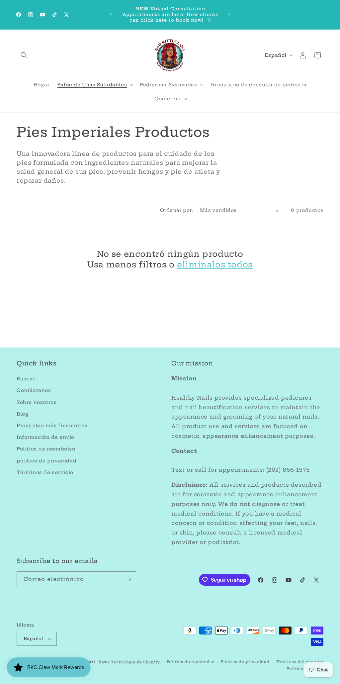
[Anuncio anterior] (111, 14)
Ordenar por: (176, 210)
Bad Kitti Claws (92, 662)
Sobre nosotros (36, 402)
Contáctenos (34, 390)
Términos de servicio (45, 472)
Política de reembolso (190, 661)
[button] (24, 55)
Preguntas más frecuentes (52, 426)
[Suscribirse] (128, 579)
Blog (22, 414)
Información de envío (45, 437)
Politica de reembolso (46, 449)
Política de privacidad (245, 661)
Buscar (26, 379)
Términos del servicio (299, 661)
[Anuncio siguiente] (229, 14)
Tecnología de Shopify (135, 662)
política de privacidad (46, 461)
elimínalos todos (215, 264)
